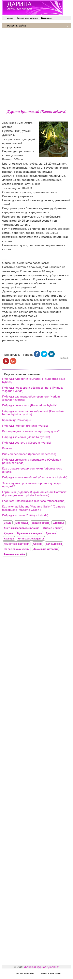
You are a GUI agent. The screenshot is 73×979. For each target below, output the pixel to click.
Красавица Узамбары (16, 420)
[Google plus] (13, 363)
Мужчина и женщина (29, 533)
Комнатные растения (27, 18)
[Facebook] (37, 356)
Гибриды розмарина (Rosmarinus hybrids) (30, 405)
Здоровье (58, 522)
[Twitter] (44, 356)
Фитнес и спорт (52, 528)
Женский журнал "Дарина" (41, 966)
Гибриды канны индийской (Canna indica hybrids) (34, 477)
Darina (10, 18)
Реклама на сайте (14, 554)
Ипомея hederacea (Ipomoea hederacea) (29, 454)
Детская (51, 533)
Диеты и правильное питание (21, 528)
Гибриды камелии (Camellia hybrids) (26, 437)
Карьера (9, 538)
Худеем (8, 533)
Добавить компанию (50, 973)
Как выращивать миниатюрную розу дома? (31, 431)
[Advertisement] (36, 67)
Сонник (37, 543)
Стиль (7, 522)
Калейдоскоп (54, 543)
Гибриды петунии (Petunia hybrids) (25, 425)
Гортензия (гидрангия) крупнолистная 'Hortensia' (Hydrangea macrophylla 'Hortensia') (34, 493)
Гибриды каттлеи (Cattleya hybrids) (25, 515)
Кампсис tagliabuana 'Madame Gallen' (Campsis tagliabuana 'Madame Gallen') (33, 508)
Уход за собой (40, 522)
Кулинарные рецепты (31, 538)
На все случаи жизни (16, 549)
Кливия (7, 448)
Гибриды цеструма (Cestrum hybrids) (26, 442)
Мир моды (21, 522)
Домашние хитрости (45, 549)
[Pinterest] (6, 363)
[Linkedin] (51, 356)
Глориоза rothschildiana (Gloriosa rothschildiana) (33, 500)
